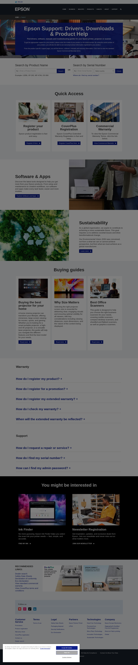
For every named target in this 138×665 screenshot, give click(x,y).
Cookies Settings (67, 657)
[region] (41, 653)
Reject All (66, 652)
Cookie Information (45, 648)
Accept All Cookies (67, 647)
